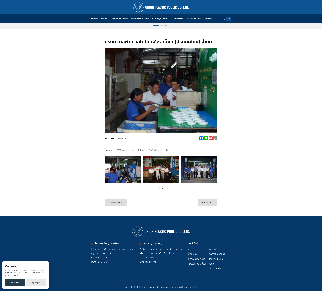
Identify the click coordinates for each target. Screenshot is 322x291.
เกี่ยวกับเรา (192, 254)
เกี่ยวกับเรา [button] (105, 18)
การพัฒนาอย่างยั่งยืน (197, 263)
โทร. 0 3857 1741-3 (147, 257)
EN (229, 18)
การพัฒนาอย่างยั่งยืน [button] (140, 18)
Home (156, 25)
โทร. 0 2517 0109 (99, 257)
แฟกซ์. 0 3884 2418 (148, 262)
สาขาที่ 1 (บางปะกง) (152, 243)
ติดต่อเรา (208, 18)
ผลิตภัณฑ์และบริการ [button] (120, 18)
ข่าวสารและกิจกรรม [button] (194, 18)
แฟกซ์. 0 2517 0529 (100, 262)
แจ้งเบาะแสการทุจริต (217, 268)
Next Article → (207, 202)
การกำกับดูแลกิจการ (217, 249)
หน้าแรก (94, 18)
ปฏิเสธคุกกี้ (36, 282)
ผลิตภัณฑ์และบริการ (196, 259)
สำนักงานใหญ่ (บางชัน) (106, 243)
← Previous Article (116, 202)
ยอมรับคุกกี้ (15, 282)
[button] (159, 188)
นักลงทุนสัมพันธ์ (215, 259)
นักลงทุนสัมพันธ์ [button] (177, 18)
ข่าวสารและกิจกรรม (217, 254)
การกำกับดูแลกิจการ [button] (160, 18)
